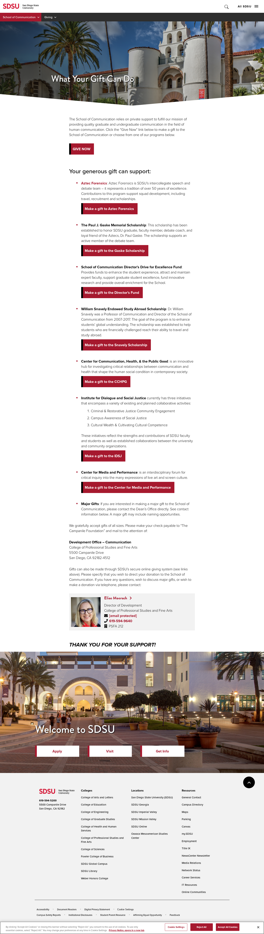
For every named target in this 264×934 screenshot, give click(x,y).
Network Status (191, 870)
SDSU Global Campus (94, 864)
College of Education (93, 804)
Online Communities (194, 892)
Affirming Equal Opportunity (147, 915)
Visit (110, 751)
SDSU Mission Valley (143, 819)
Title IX (186, 848)
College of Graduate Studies (98, 819)
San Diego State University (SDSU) (152, 797)
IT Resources (189, 885)
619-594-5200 (48, 800)
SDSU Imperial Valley (144, 812)
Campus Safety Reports (49, 915)
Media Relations (191, 863)
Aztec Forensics (94, 183)
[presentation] (86, 790)
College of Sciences (93, 849)
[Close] (258, 927)
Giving (48, 17)
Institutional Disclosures (80, 915)
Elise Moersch (116, 598)
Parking (186, 819)
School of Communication (19, 17)
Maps (185, 812)
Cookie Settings (125, 909)
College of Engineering (94, 812)
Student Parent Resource (112, 915)
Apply (57, 751)
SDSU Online (139, 826)
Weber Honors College (94, 878)
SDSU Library (89, 871)
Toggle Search (226, 6)
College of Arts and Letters (97, 797)
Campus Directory (192, 804)
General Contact (191, 797)
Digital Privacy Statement (97, 909)
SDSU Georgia (140, 804)
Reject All (201, 927)
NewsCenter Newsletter (196, 856)
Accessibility (43, 909)
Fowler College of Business (97, 856)
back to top (249, 782)
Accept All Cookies (227, 927)
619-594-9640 (120, 620)
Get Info (162, 751)
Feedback (175, 915)
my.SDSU (187, 834)
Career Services (191, 877)
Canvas (186, 826)
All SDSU (244, 6)
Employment (189, 841)
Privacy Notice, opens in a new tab (126, 930)
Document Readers (67, 909)
